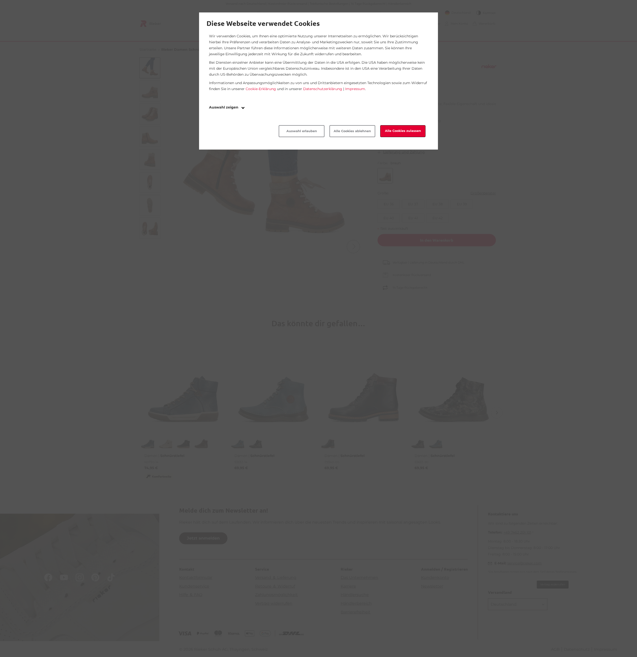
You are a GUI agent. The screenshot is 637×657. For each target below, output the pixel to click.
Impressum (355, 89)
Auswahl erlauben (301, 131)
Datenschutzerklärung (322, 89)
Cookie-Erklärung (261, 89)
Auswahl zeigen (224, 107)
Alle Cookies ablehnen (352, 131)
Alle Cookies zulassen (403, 131)
